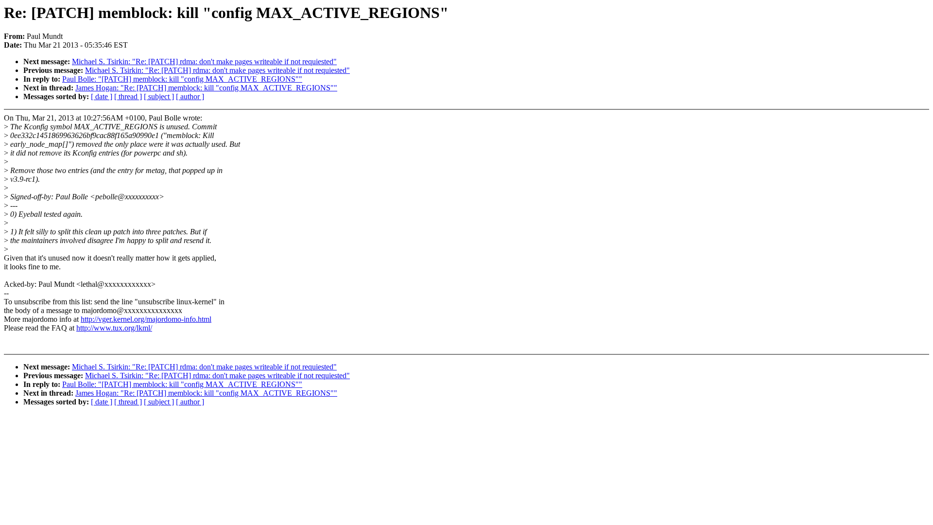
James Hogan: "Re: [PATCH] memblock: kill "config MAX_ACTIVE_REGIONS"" (206, 88)
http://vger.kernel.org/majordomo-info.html (146, 319)
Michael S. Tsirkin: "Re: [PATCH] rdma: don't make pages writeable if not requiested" (204, 61)
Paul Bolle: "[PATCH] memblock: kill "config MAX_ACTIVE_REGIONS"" (182, 79)
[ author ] (190, 96)
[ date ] (101, 96)
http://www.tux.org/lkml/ (114, 328)
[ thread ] (128, 96)
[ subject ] (159, 96)
